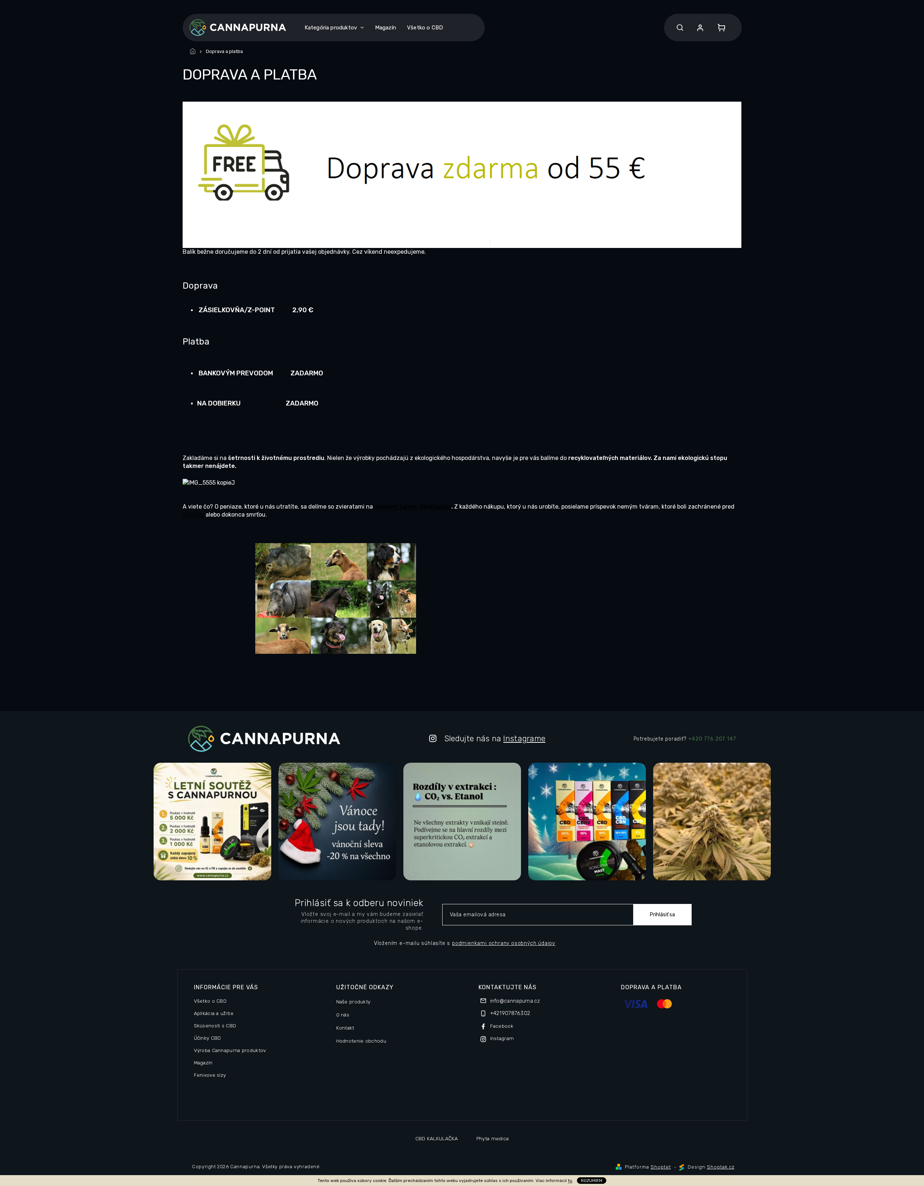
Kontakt (345, 1028)
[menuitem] (334, 27)
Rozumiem (591, 1180)
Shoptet (661, 1167)
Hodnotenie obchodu (361, 1041)
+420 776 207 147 (712, 739)
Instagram (502, 1038)
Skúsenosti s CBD (215, 1025)
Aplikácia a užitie (213, 1013)
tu (570, 1180)
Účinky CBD (207, 1038)
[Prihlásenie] (700, 27)
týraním (193, 514)
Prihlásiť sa (662, 915)
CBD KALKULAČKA (436, 1138)
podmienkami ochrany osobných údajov (503, 943)
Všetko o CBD (210, 1001)
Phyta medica (492, 1138)
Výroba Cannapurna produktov (230, 1050)
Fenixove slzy (210, 1075)
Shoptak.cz (720, 1167)
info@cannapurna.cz (515, 1001)
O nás (343, 1015)
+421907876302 (510, 1013)
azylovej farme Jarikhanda (412, 506)
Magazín (203, 1062)
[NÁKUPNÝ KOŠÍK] (719, 28)
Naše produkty (353, 1001)
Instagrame (524, 738)
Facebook (501, 1026)
